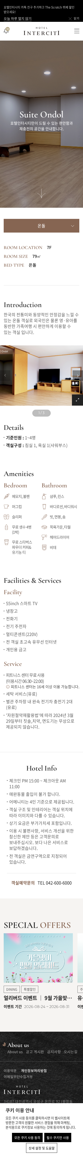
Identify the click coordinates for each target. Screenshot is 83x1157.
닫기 (76, 18)
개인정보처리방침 (34, 1071)
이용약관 (10, 1071)
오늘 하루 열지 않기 (18, 19)
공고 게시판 (35, 1052)
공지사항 (54, 1052)
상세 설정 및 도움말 (42, 1148)
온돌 (41, 226)
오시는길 (70, 1052)
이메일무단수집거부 (18, 1077)
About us (15, 1052)
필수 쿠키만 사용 (58, 1137)
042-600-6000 (59, 883)
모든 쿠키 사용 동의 (27, 1137)
